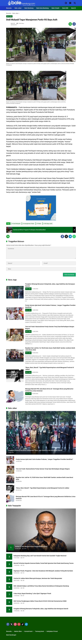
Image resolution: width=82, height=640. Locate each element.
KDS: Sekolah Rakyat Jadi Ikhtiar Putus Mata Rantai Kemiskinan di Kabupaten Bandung (41, 586)
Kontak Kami (28, 631)
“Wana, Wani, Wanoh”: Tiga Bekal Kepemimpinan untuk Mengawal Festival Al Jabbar (42, 488)
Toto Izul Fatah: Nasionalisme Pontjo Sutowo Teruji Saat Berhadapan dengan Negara (43, 469)
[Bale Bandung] (21, 3)
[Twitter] (66, 236)
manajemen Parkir (29, 223)
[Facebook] (62, 236)
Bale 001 (13, 23)
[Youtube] (18, 624)
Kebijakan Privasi (52, 631)
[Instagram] (15, 624)
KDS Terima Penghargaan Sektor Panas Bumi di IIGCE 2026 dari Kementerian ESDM (40, 601)
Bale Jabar (9, 16)
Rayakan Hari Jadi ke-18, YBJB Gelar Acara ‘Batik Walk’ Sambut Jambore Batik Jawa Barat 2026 (44, 478)
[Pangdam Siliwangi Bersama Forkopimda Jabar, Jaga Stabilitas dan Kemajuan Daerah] (15, 292)
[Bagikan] (74, 24)
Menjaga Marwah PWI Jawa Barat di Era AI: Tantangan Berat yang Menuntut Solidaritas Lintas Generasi (45, 497)
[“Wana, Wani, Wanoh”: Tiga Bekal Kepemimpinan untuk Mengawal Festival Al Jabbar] (15, 375)
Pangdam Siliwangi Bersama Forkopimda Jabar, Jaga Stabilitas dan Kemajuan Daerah (41, 608)
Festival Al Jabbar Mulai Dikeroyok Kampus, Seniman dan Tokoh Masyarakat (38, 578)
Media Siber (18, 631)
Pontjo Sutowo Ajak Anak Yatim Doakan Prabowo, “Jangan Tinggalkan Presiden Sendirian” (44, 459)
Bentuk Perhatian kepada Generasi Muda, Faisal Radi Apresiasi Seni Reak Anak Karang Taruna (44, 563)
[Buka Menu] (70, 3)
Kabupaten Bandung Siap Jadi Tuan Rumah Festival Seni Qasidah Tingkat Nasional (40, 555)
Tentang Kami (39, 631)
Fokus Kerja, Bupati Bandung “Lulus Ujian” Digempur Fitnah (32, 593)
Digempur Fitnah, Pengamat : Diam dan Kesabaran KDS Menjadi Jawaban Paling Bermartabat (43, 571)
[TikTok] (22, 624)
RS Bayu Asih (48, 223)
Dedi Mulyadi (16, 223)
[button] (66, 3)
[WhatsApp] (74, 236)
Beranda (9, 631)
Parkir (39, 223)
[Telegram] (70, 236)
